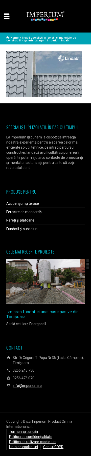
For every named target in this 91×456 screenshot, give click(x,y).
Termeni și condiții (23, 432)
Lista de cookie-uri (23, 447)
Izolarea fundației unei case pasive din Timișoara (42, 314)
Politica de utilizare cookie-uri (32, 442)
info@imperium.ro (27, 386)
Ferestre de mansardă (24, 212)
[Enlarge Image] (38, 281)
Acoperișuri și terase (22, 203)
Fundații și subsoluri (21, 229)
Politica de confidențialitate (30, 437)
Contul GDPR (53, 447)
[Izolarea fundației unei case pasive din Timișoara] (52, 281)
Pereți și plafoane (20, 220)
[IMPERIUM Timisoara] (45, 16)
